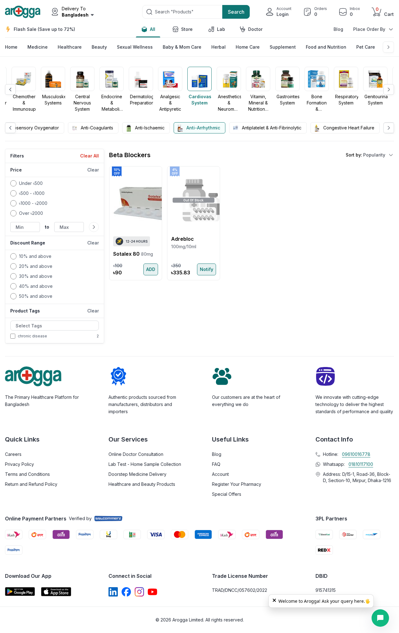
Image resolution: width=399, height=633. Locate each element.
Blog (338, 29)
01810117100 (361, 464)
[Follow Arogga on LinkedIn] (113, 592)
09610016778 (356, 454)
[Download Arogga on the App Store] (56, 591)
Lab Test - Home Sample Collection (144, 464)
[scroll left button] (10, 89)
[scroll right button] (388, 89)
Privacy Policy (19, 464)
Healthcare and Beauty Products (141, 484)
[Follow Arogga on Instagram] (139, 592)
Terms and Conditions (27, 474)
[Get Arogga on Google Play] (20, 591)
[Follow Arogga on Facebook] (126, 592)
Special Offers (226, 494)
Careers (13, 454)
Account (220, 474)
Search (236, 12)
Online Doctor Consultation (135, 454)
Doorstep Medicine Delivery (137, 474)
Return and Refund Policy (31, 484)
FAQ (216, 464)
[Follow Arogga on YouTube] (152, 592)
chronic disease (32, 336)
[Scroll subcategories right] (388, 47)
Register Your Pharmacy (236, 484)
